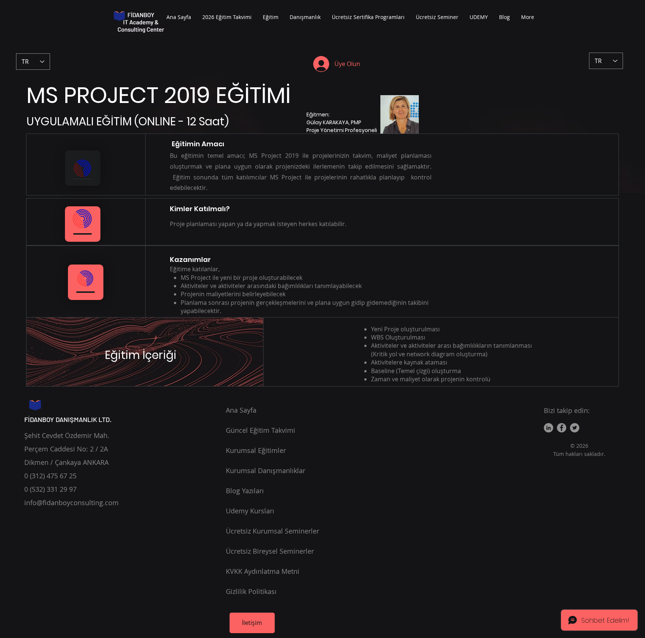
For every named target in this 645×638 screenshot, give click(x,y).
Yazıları (245, 490)
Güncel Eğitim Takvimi (260, 430)
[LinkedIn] (548, 427)
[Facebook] (561, 427)
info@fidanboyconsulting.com (71, 502)
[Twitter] (574, 427)
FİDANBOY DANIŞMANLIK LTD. (68, 419)
